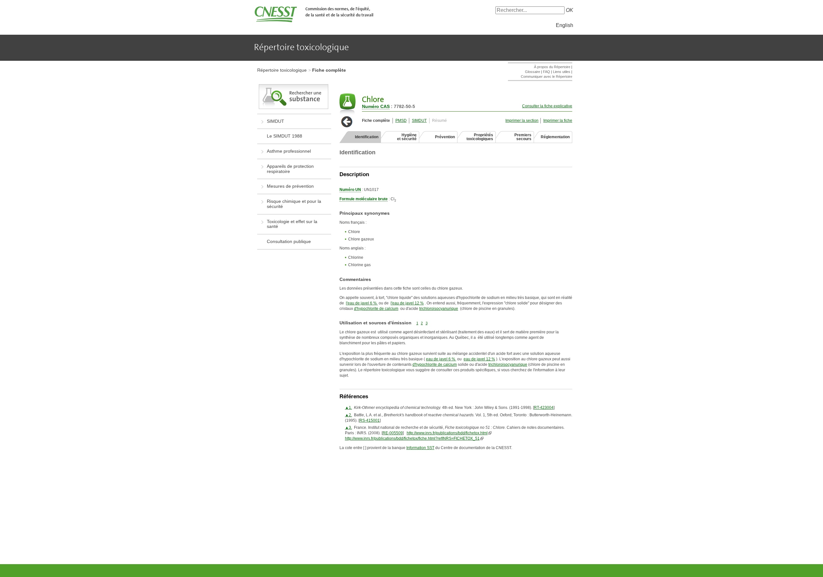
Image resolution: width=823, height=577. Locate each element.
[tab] (360, 137)
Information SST (420, 448)
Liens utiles (561, 72)
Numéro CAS (376, 106)
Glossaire (532, 72)
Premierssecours (522, 137)
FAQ (546, 72)
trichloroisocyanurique (438, 308)
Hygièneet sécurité (407, 137)
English (564, 25)
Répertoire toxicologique (282, 70)
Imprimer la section (521, 120)
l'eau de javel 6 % (362, 303)
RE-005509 (393, 433)
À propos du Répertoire (552, 67)
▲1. (348, 407)
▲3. (348, 427)
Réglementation (555, 137)
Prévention (445, 137)
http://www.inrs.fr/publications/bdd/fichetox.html (447, 433)
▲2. (348, 415)
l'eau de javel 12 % (407, 303)
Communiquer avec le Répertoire (546, 76)
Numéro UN (350, 189)
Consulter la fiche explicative (547, 106)
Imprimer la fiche (557, 120)
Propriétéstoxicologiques (479, 137)
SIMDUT (419, 120)
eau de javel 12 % (479, 359)
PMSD (401, 120)
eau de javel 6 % (441, 359)
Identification (366, 137)
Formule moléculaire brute (363, 199)
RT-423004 (544, 407)
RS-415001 (369, 420)
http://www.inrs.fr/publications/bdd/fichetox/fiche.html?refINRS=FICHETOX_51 (412, 438)
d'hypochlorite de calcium (376, 308)
